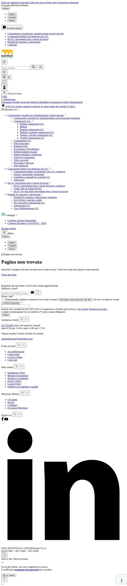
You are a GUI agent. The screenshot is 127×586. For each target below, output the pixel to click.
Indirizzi (35, 102)
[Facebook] (2, 420)
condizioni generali (10, 303)
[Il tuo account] (4, 87)
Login (4, 96)
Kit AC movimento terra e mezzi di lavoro (27, 39)
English (12, 14)
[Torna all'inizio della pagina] (4, 579)
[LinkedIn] (63, 545)
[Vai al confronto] (4, 82)
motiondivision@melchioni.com (17, 338)
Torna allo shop (8, 274)
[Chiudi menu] (4, 92)
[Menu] (4, 62)
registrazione (9, 99)
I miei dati (12, 360)
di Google (83, 309)
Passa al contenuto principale (15, 2)
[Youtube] (6, 420)
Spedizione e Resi (16, 372)
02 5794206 (7, 325)
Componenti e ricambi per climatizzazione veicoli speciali (35, 33)
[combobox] (15, 68)
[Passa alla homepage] (7, 58)
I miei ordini (13, 354)
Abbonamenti (75, 102)
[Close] (2, 562)
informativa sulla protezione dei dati (75, 299)
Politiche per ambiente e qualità (22, 386)
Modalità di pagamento (50, 102)
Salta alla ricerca (38, 2)
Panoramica (7, 102)
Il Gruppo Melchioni (17, 408)
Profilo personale (22, 102)
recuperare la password (26, 569)
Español (12, 17)
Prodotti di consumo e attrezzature (24, 42)
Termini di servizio (98, 309)
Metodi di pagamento (17, 375)
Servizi (10, 402)
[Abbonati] (38, 292)
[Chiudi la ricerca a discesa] (40, 67)
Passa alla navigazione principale (63, 2)
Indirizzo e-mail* (9, 288)
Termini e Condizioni (17, 378)
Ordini (65, 102)
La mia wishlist (14, 357)
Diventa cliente (8, 228)
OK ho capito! (8, 575)
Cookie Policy (14, 384)
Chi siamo (12, 399)
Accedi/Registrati (15, 351)
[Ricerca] (34, 67)
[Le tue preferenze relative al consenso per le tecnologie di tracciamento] (122, 581)
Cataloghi (12, 44)
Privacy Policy (14, 381)
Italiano (12, 20)
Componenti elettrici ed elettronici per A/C (28, 36)
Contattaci (12, 405)
